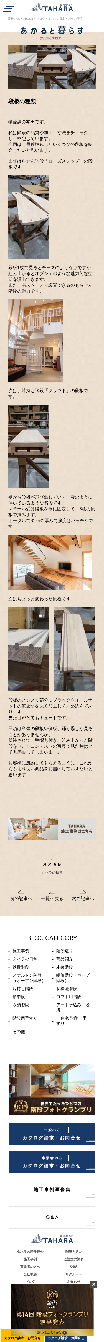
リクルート (73, 1274)
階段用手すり (24, 1018)
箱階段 (18, 996)
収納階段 (20, 1004)
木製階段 (64, 967)
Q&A (52, 1217)
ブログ (41, 18)
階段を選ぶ (73, 1252)
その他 (18, 1031)
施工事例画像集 (52, 1189)
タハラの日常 (56, 18)
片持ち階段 (22, 988)
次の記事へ (83, 898)
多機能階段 (66, 988)
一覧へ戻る (52, 898)
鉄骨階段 (20, 967)
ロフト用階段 (68, 996)
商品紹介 (64, 959)
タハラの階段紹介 (30, 1252)
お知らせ (73, 1282)
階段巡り (64, 950)
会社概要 (30, 1274)
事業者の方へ (30, 1267)
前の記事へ (21, 898)
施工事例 (20, 950)
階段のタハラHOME (20, 18)
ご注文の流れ (74, 1259)
